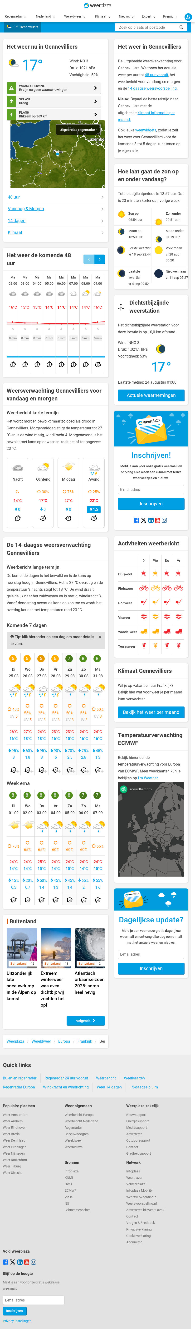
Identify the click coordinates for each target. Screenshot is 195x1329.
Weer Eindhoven (14, 1128)
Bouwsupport (136, 1115)
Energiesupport (137, 1121)
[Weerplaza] (97, 6)
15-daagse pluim (144, 1087)
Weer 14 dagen (109, 1087)
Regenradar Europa (19, 1087)
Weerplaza (134, 1178)
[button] (57, 154)
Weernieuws (74, 1147)
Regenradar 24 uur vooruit (66, 1078)
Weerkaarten (134, 1078)
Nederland (44, 16)
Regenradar (14, 16)
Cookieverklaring (138, 1236)
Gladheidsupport (138, 1154)
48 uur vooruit (156, 75)
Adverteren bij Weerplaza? (145, 1210)
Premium (169, 16)
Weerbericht (106, 1078)
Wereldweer (73, 16)
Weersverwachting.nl (141, 1197)
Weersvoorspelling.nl (141, 1204)
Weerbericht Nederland (81, 1121)
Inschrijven (151, 504)
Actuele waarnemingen (151, 395)
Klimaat (101, 16)
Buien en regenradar (19, 1078)
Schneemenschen (78, 1210)
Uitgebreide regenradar (78, 130)
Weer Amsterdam (15, 1115)
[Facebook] (136, 520)
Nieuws (125, 16)
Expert (147, 16)
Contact (132, 1147)
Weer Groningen (14, 1147)
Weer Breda (11, 1134)
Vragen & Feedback (140, 1223)
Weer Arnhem (13, 1121)
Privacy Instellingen (17, 1321)
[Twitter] (144, 520)
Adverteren (134, 1134)
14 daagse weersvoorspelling (152, 88)
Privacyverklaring (139, 1229)
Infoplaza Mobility (139, 1191)
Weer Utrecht (12, 1173)
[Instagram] (164, 520)
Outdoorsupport (138, 1140)
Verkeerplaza (136, 1184)
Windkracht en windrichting (66, 1087)
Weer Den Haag (14, 1140)
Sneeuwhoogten (77, 1134)
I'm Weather (147, 778)
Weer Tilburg (12, 1166)
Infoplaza (72, 1171)
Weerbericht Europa (79, 1115)
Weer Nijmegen (14, 1154)
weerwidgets (145, 130)
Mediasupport (136, 1128)
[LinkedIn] (151, 520)
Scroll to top (187, 1321)
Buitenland (23, 921)
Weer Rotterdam (15, 1160)
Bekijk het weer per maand (151, 712)
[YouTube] (157, 520)
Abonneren (134, 1242)
